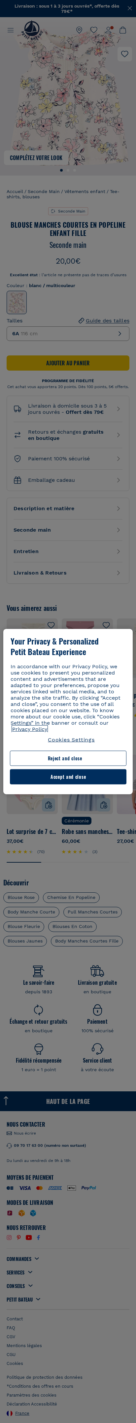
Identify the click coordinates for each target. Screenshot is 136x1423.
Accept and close (68, 776)
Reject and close (65, 758)
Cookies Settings (71, 740)
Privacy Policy (29, 729)
